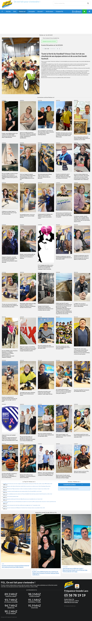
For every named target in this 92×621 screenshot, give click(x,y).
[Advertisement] (46, 23)
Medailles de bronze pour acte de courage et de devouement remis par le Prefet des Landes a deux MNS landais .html (27, 483)
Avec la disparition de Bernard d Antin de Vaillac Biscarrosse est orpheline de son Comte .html (22, 499)
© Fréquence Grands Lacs (70, 606)
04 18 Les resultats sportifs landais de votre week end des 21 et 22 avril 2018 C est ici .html (22, 491)
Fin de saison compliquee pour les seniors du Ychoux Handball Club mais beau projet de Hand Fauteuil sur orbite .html (27, 493)
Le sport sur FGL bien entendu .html (10, 496)
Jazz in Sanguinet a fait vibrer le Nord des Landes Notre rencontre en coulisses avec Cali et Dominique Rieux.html (26, 486)
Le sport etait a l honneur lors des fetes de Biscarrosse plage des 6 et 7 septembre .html (21, 505)
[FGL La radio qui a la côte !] (7, 8)
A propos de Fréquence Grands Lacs (9, 617)
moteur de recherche (74, 488)
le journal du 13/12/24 (49, 41)
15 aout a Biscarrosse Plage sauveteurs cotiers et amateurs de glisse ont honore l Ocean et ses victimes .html (26, 488)
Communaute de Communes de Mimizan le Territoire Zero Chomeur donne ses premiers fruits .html (24, 507)
